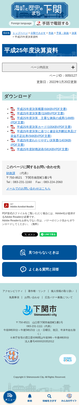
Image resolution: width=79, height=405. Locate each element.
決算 (74, 33)
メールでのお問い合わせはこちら (28, 188)
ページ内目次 (39, 67)
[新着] (30, 398)
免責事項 (14, 297)
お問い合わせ (32, 297)
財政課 (10, 173)
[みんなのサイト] (69, 398)
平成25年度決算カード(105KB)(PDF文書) (44, 126)
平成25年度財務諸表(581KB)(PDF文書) (43, 149)
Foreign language (21, 23)
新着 (30, 398)
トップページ (20, 33)
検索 (49, 398)
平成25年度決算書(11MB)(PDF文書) (40, 113)
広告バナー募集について (59, 297)
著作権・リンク (37, 291)
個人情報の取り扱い (62, 291)
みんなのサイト (69, 398)
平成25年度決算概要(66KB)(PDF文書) (42, 109)
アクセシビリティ (13, 291)
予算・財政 (62, 33)
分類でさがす (38, 33)
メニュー (10, 397)
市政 (51, 33)
